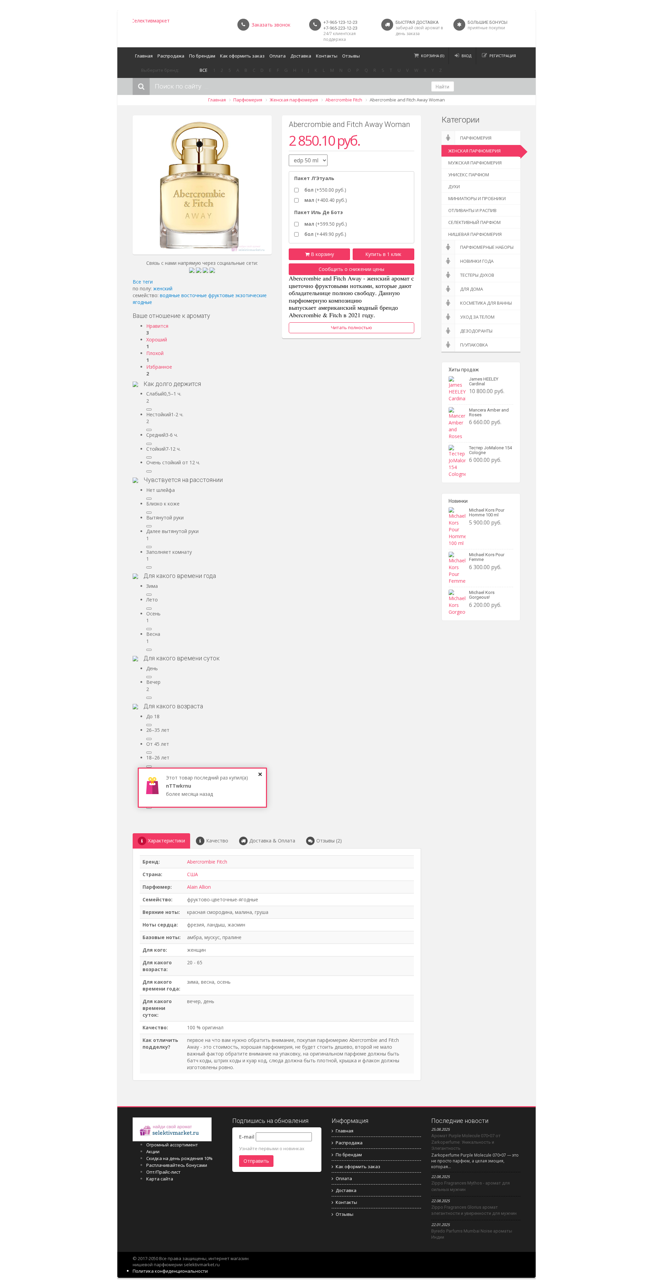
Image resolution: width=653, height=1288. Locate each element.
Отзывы (351, 56)
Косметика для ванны (486, 303)
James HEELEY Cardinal (483, 381)
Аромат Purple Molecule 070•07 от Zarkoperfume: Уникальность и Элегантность (466, 1141)
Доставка (300, 56)
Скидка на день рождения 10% (179, 1158)
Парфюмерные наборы (487, 247)
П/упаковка (474, 345)
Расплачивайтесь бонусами (176, 1165)
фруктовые (221, 295)
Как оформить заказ (242, 56)
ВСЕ (203, 70)
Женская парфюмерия (294, 100)
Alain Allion (199, 887)
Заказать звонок (271, 24)
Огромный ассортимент (172, 1145)
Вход (466, 55)
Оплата (277, 56)
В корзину (321, 254)
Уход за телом (477, 317)
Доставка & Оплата (272, 840)
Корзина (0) (432, 55)
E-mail (246, 1136)
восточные (194, 295)
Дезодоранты (476, 331)
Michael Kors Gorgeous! (482, 595)
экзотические (251, 295)
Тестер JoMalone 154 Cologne (490, 450)
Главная (144, 56)
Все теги (143, 281)
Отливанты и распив (472, 210)
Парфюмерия (247, 100)
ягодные (142, 302)
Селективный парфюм (474, 222)
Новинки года (476, 261)
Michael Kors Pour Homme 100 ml (486, 512)
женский (162, 288)
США (192, 874)
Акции (153, 1151)
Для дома (471, 289)
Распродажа (170, 56)
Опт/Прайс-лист (163, 1172)
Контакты (326, 56)
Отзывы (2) (329, 840)
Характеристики (166, 840)
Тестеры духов (477, 275)
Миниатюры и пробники (477, 198)
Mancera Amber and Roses (489, 412)
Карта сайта (159, 1179)
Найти (442, 87)
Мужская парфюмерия (475, 163)
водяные (170, 295)
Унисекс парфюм (468, 175)
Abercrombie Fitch (343, 100)
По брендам (202, 56)
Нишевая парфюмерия (475, 234)
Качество (217, 840)
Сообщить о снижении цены (351, 269)
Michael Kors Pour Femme (486, 557)
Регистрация (502, 55)
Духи (454, 186)
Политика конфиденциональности (170, 1271)
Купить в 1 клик (383, 254)
